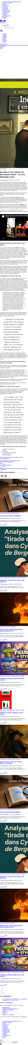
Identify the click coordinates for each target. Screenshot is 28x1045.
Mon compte (5, 1012)
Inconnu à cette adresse (10, 460)
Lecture (4, 4)
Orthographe (5, 8)
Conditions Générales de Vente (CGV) (10, 1008)
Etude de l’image (6, 9)
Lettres (4, 461)
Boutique (4, 17)
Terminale (5, 40)
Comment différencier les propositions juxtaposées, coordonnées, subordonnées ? (13, 468)
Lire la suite (3, 524)
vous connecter (8, 1005)
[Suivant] (5, 476)
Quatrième (5, 35)
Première (4, 39)
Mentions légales (6, 1007)
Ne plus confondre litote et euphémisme (10, 515)
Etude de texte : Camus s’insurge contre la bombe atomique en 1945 (11, 630)
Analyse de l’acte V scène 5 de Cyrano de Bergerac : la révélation (11, 762)
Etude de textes (6, 5)
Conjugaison (5, 7)
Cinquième (5, 34)
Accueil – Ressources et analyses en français (12, 1)
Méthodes (5, 14)
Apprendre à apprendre (7, 2)
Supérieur (5, 41)
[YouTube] (4, 21)
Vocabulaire (5, 13)
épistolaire (2, 460)
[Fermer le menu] (0, 1019)
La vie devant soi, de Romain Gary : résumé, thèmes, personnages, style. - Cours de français (15, 999)
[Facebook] (1, 21)
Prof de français (4, 180)
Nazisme (8, 461)
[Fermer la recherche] (1, 1040)
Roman (12, 461)
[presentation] (12, 496)
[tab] (3, 991)
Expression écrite (6, 11)
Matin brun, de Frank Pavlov (6, 464)
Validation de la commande (8, 1014)
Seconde (4, 38)
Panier (4, 18)
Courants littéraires (6, 15)
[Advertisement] (14, 64)
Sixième (4, 33)
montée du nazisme (4, 206)
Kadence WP (23, 1016)
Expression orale (6, 12)
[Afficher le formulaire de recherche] (1, 30)
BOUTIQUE (2, 22)
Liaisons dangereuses (19, 198)
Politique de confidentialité (8, 1009)
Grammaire (5, 6)
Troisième (5, 37)
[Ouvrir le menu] (1, 48)
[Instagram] (3, 21)
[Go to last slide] (2, 476)
